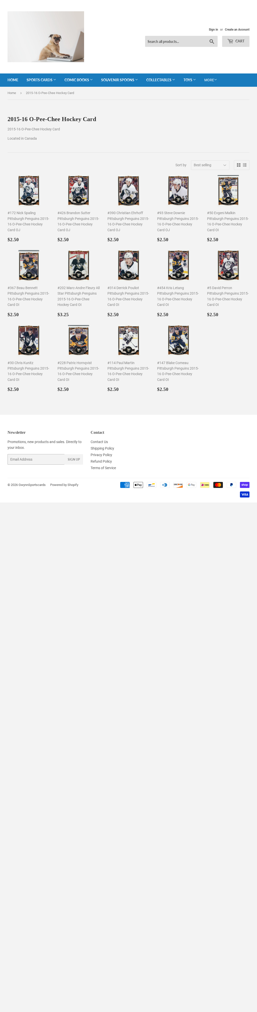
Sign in (213, 29)
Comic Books (77, 80)
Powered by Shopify (64, 485)
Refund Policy (101, 461)
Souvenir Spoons (118, 80)
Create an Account (237, 29)
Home (13, 80)
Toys (188, 80)
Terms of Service (103, 468)
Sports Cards (40, 80)
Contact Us (99, 442)
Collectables (159, 80)
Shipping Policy (102, 448)
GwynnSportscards (32, 485)
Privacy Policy (101, 455)
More (209, 80)
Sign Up (74, 459)
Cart (239, 41)
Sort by (180, 165)
